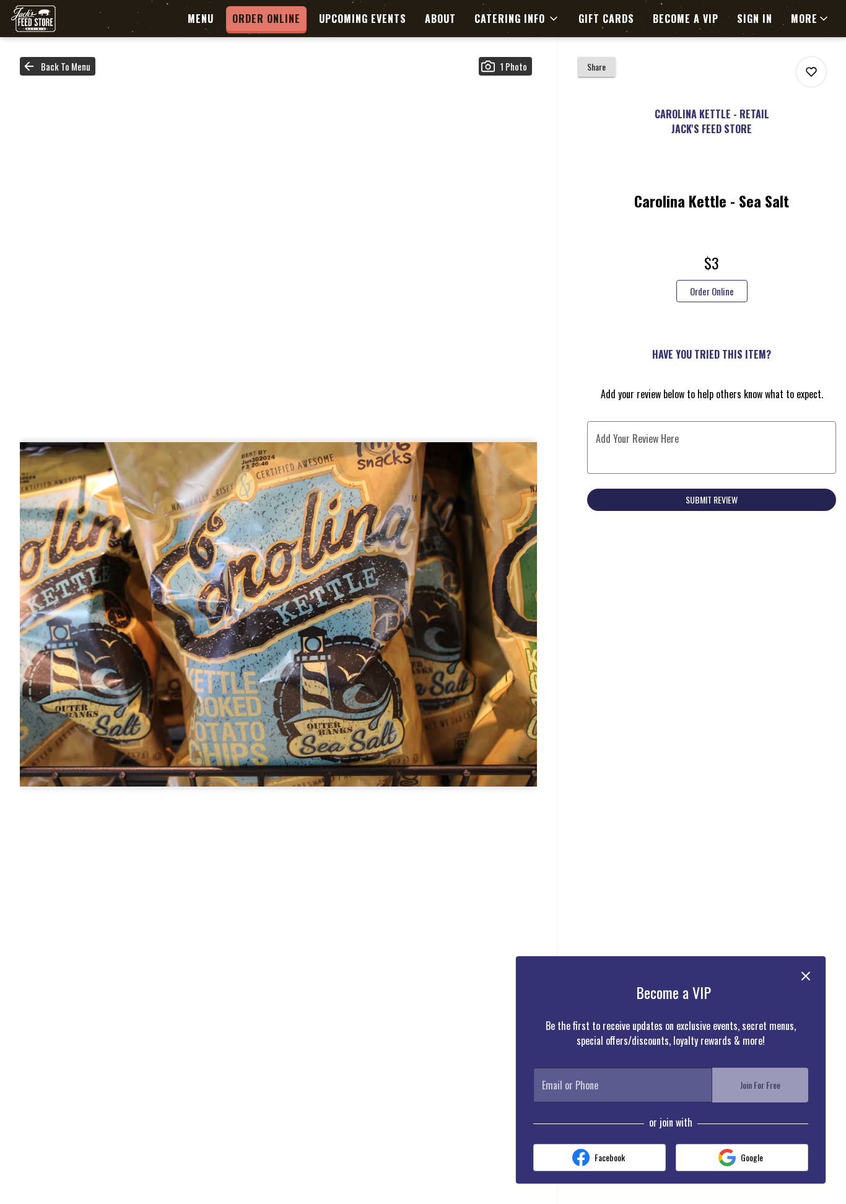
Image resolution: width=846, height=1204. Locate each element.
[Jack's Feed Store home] (65, 18)
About (440, 18)
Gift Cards (606, 18)
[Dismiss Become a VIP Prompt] (806, 976)
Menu (201, 18)
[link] (712, 291)
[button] (517, 18)
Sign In (754, 18)
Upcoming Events (362, 18)
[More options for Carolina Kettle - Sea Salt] (811, 72)
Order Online (266, 18)
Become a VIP (685, 18)
